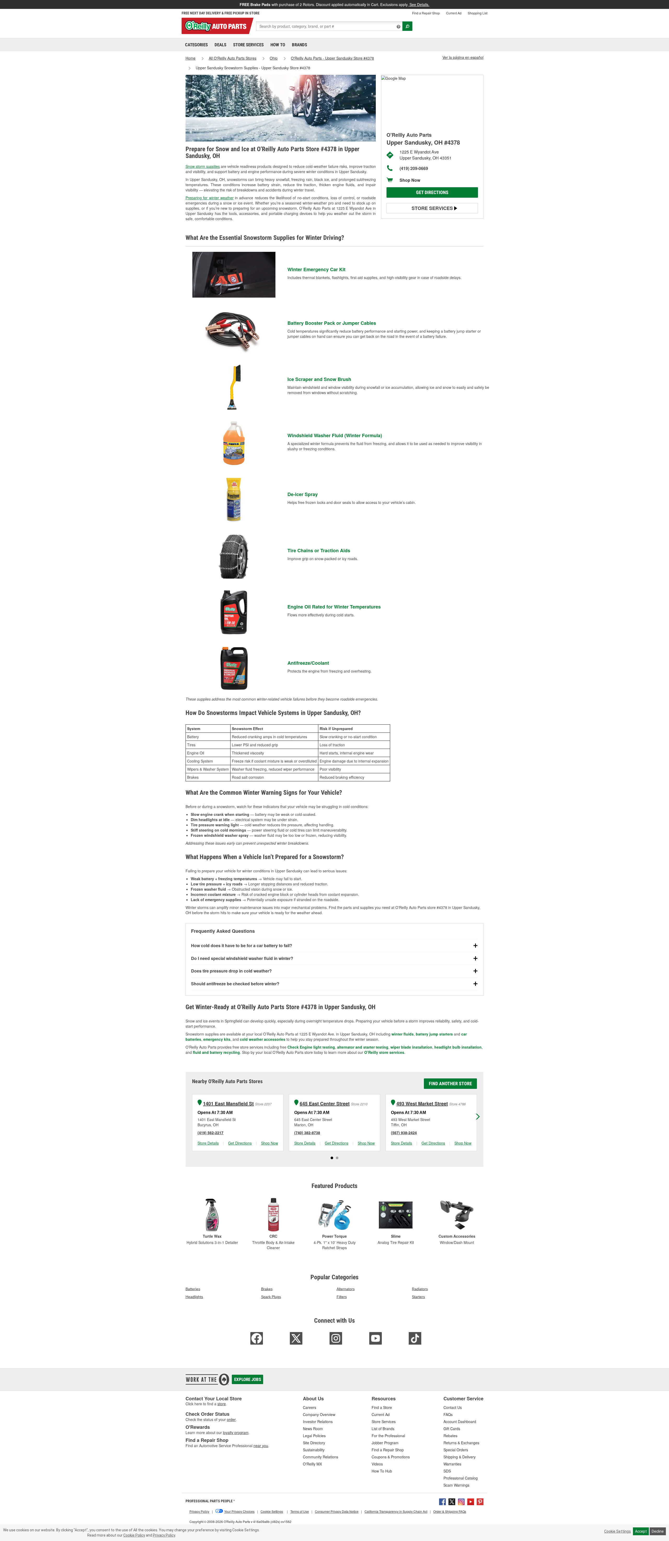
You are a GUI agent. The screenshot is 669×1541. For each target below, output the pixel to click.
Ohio (274, 58)
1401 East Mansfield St (228, 1103)
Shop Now (410, 180)
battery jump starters (434, 1034)
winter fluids (402, 1034)
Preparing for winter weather (210, 197)
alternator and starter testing (362, 1047)
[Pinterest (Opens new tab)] (480, 1501)
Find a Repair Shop (426, 13)
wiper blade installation (411, 1047)
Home (190, 58)
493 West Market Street (422, 1103)
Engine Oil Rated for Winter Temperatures (334, 606)
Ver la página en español (462, 57)
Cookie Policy (134, 1535)
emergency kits (216, 1039)
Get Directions (432, 192)
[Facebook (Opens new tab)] (442, 1501)
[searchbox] (329, 26)
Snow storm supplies (203, 166)
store (221, 1403)
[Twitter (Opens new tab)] (451, 1501)
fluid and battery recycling (216, 1052)
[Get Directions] (393, 77)
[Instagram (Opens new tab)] (461, 1501)
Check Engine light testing (311, 1047)
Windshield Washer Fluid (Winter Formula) (334, 435)
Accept (641, 1531)
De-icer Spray (302, 494)
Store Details (208, 1143)
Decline (658, 1531)
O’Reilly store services (384, 1052)
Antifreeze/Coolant (308, 662)
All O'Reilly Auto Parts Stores (232, 58)
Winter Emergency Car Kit (316, 269)
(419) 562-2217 (210, 1132)
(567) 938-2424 (404, 1132)
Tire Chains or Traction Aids (318, 550)
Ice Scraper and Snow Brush (319, 379)
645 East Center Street (325, 1103)
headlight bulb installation (458, 1047)
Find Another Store (450, 1083)
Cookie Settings (617, 1531)
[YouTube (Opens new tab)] (470, 1501)
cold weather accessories (262, 1039)
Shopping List (477, 13)
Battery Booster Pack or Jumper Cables (331, 323)
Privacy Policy (164, 1535)
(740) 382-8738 (307, 1132)
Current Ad (454, 13)
